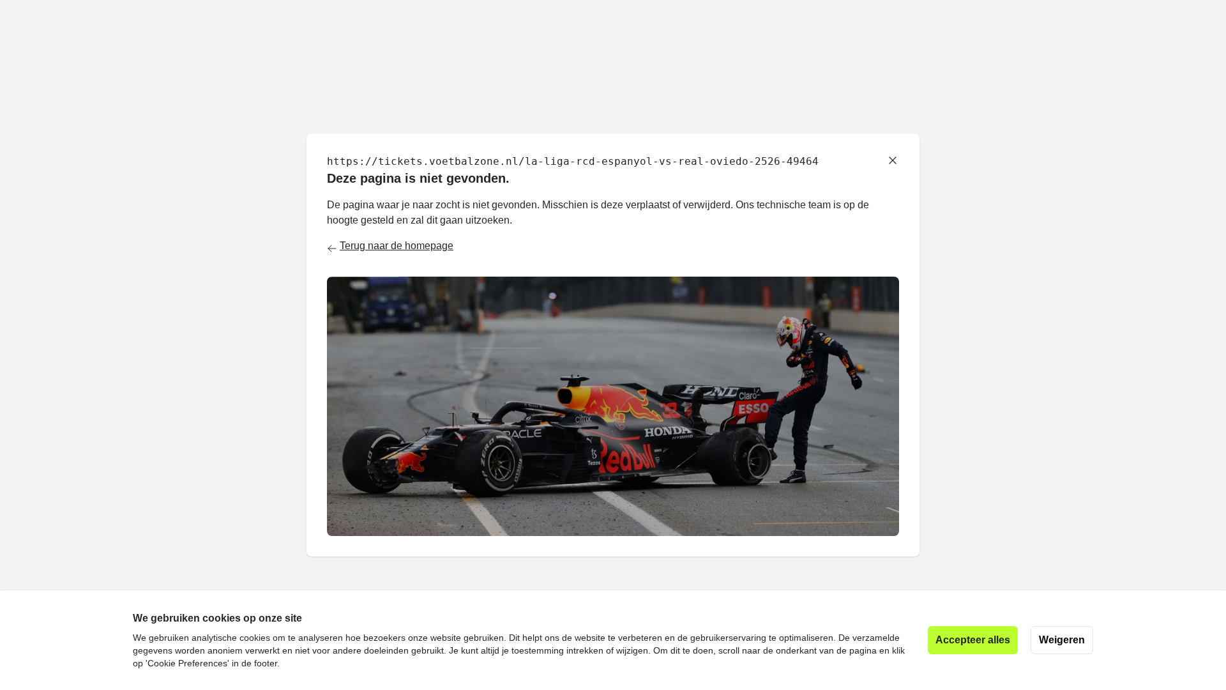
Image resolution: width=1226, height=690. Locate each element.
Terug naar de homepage (396, 245)
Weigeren (1062, 639)
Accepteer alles (972, 639)
